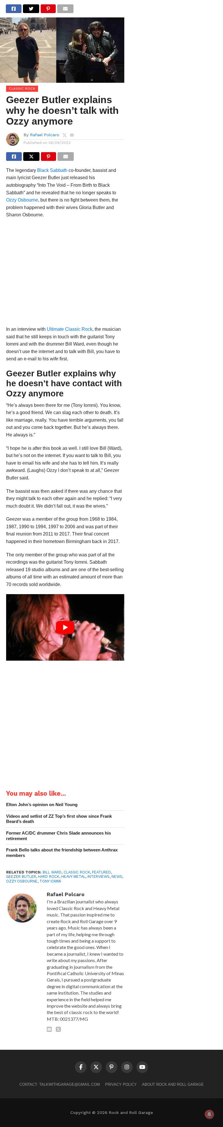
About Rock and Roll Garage (173, 1084)
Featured (101, 872)
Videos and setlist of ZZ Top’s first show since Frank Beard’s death (59, 819)
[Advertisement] (65, 273)
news (117, 876)
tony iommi (50, 881)
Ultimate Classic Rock (69, 329)
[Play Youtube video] (65, 627)
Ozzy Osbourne (22, 199)
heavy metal (73, 876)
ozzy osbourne (21, 881)
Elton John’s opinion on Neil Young (42, 804)
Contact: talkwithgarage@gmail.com (59, 1084)
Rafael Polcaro (44, 134)
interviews (98, 876)
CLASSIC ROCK (77, 872)
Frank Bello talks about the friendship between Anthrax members (62, 852)
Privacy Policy (121, 1084)
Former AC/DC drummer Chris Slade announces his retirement (58, 836)
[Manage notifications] (209, 1114)
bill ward (52, 872)
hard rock (48, 876)
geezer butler (21, 876)
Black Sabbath (52, 170)
